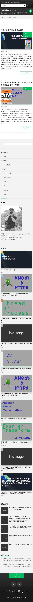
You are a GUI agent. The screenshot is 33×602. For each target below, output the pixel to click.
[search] (25, 5)
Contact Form (14, 592)
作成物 (4, 160)
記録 (5, 194)
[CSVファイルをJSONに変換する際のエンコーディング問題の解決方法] (4, 510)
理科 (5, 181)
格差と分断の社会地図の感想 (12, 30)
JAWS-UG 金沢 (26, 566)
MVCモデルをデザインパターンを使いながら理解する (14, 418)
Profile (21, 592)
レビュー (28, 33)
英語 (5, 190)
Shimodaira (25, 560)
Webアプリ (7, 164)
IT (3, 156)
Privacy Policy (26, 591)
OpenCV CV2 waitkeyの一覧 (8, 270)
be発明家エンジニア (10, 10)
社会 (5, 185)
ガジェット (7, 173)
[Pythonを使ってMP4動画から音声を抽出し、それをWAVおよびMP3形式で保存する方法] (4, 529)
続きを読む (26, 72)
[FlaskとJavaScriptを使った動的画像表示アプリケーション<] (4, 538)
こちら (13, 239)
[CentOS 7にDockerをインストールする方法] (4, 547)
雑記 (27, 36)
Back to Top (17, 576)
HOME (5, 591)
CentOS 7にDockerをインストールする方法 (20, 544)
